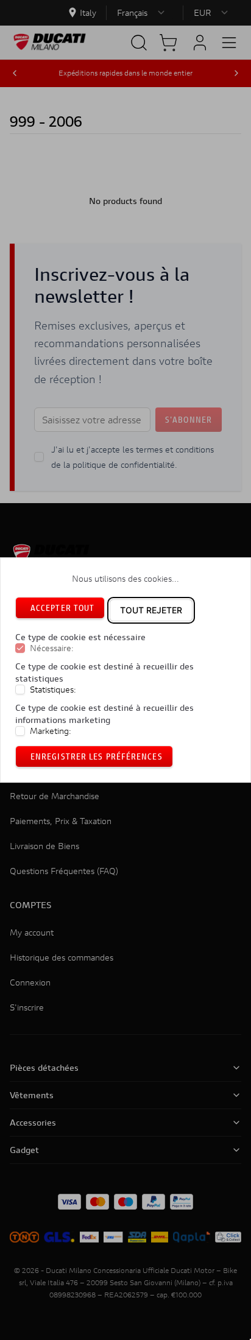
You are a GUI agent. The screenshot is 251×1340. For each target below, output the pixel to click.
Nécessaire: (52, 648)
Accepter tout (62, 607)
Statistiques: (53, 689)
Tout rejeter (151, 610)
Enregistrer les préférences (96, 756)
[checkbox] (20, 648)
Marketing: (50, 731)
